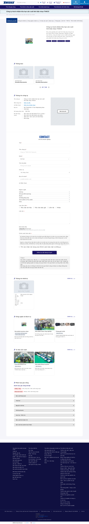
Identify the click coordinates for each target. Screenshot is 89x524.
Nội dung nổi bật (78, 7)
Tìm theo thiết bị (33, 448)
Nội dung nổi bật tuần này (19, 471)
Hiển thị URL (27, 102)
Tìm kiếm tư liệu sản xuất (27, 7)
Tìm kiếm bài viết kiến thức (61, 7)
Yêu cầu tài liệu (26, 207)
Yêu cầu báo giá (40, 207)
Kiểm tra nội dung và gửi (44, 252)
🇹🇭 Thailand (33, 522)
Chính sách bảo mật (57, 511)
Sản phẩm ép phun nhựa (21, 331)
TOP (7, 14)
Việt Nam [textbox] (22, 159)
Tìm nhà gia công (11, 7)
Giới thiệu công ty (8, 511)
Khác (59, 207)
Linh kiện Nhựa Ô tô (20, 364)
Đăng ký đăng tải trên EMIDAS (71, 511)
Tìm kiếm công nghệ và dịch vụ (52, 448)
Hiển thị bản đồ (63, 111)
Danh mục (15, 479)
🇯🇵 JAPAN (27, 522)
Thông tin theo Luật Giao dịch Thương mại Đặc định (27, 511)
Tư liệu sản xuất (16, 473)
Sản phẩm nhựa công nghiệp (43, 331)
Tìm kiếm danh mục (44, 7)
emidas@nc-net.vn (43, 516)
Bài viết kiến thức (17, 477)
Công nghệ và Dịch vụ (18, 475)
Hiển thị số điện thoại (29, 105)
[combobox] (44, 159)
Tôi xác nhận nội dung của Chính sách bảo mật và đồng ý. (41, 247)
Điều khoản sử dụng (45, 511)
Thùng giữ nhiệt (60, 331)
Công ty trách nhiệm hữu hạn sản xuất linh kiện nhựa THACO (27, 11)
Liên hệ (51, 207)
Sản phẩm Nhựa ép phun (21, 82)
